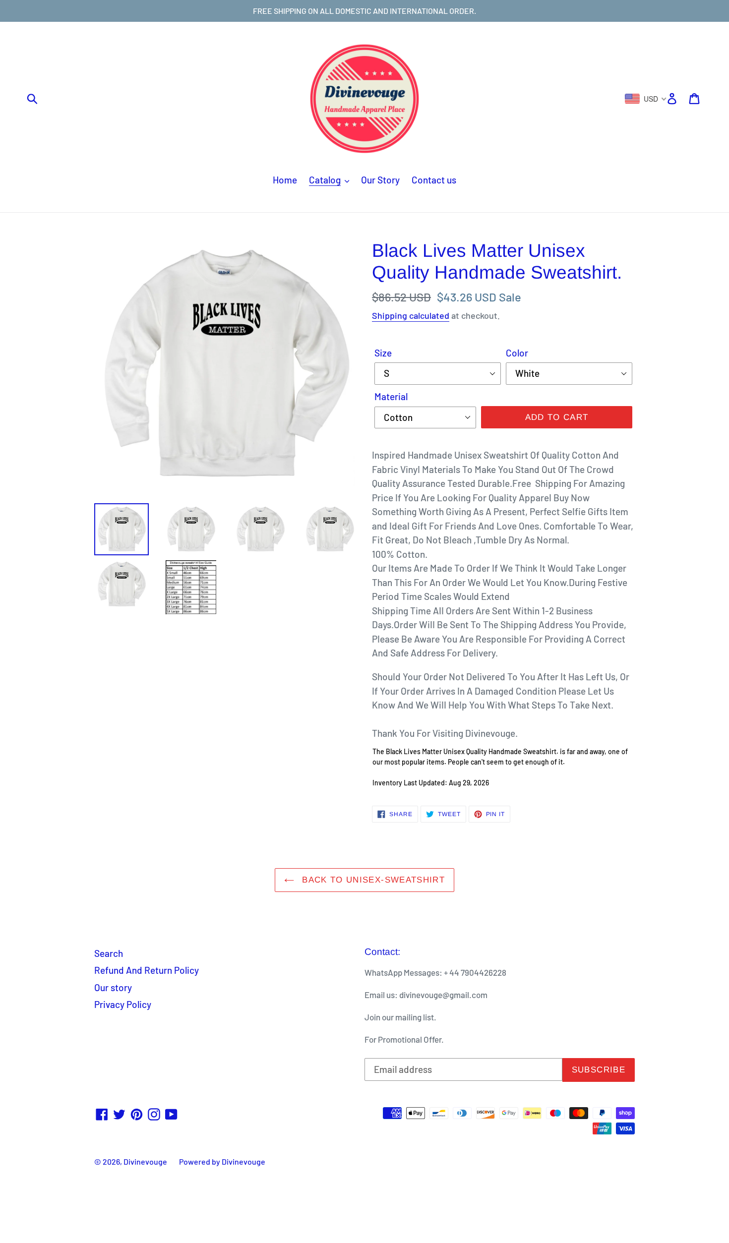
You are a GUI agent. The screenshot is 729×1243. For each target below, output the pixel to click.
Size (383, 352)
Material (391, 396)
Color (517, 352)
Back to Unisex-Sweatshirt (372, 880)
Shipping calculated (410, 315)
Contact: (382, 952)
